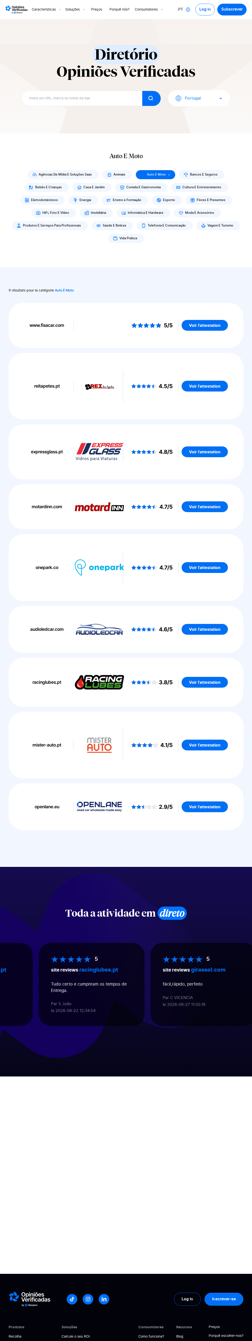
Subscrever (232, 9)
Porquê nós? (119, 9)
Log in (205, 9)
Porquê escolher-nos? (226, 1336)
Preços (96, 9)
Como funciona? (151, 1336)
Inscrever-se (224, 1299)
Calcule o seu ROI (76, 1336)
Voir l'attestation (204, 325)
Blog (179, 1336)
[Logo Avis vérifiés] (16, 9)
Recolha (15, 1336)
